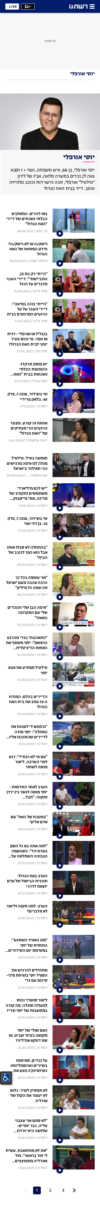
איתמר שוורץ (38, 261)
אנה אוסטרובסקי (35, 475)
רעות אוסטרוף (36, 440)
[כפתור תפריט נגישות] (6, 1077)
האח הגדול (39, 381)
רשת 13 (42, 406)
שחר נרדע (40, 291)
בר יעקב (41, 231)
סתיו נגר (41, 351)
